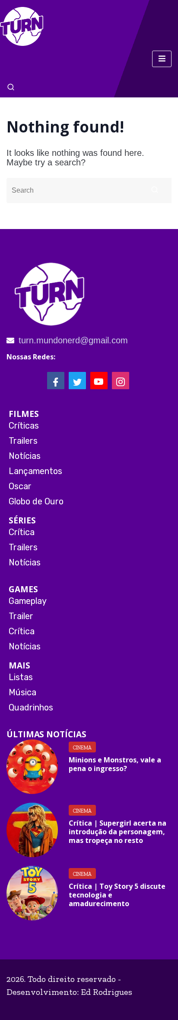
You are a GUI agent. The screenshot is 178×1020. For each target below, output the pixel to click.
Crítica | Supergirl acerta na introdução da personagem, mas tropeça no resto (117, 831)
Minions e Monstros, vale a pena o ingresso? (115, 764)
